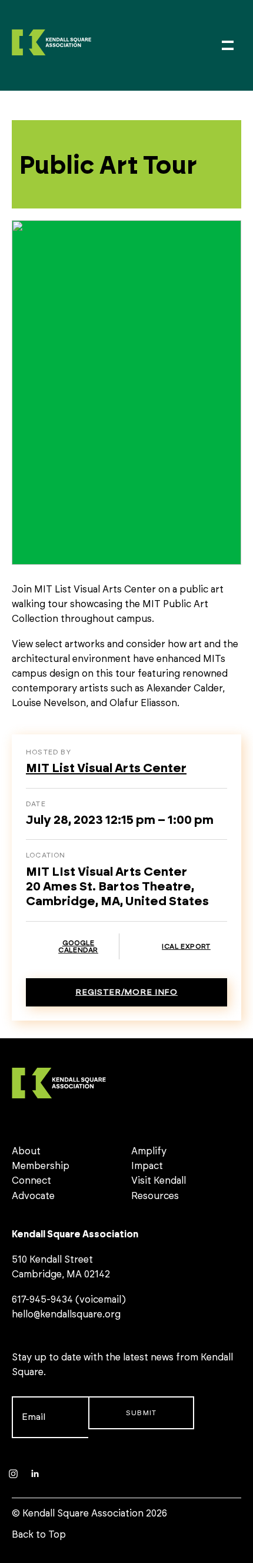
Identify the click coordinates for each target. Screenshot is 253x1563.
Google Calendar (78, 946)
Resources (155, 1196)
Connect (31, 1181)
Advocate (33, 1196)
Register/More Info (126, 992)
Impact (147, 1166)
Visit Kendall (158, 1181)
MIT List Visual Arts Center (106, 768)
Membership (40, 1166)
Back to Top (39, 1534)
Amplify (149, 1151)
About (26, 1151)
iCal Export (186, 946)
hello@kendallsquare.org (66, 1314)
